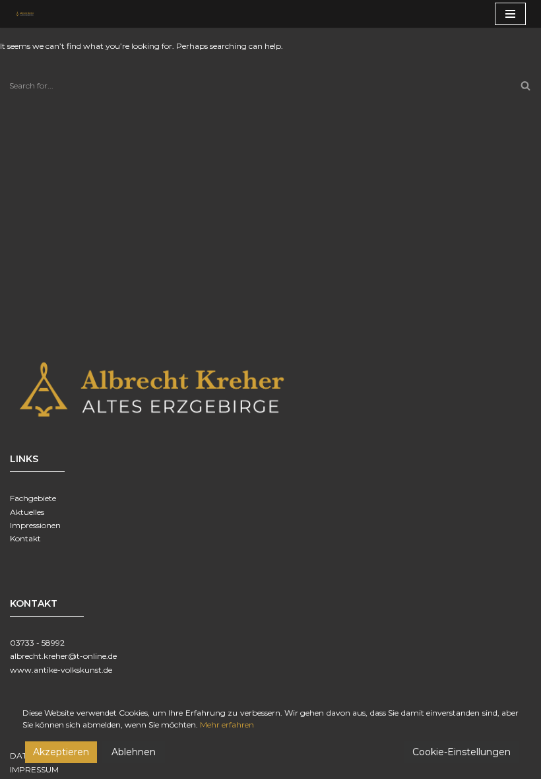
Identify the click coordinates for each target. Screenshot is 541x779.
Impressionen (35, 525)
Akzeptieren (61, 752)
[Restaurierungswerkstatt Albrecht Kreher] (29, 14)
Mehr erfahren (227, 724)
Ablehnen (133, 752)
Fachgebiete (33, 498)
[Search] (526, 85)
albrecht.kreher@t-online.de (63, 656)
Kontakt (25, 538)
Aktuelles (27, 512)
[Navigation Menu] (510, 14)
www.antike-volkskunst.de (61, 670)
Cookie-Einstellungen (461, 752)
